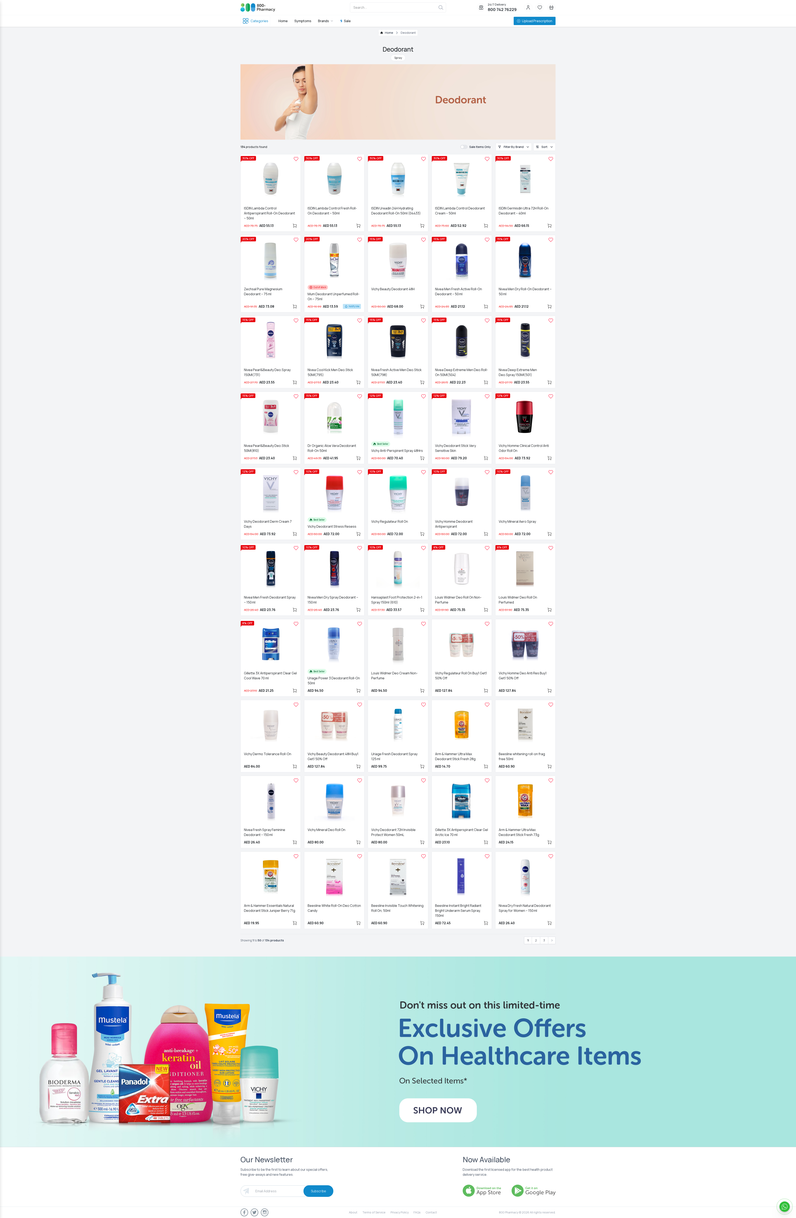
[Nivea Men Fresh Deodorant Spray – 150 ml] (296, 548)
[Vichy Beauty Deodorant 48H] (423, 240)
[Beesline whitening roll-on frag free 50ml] (551, 705)
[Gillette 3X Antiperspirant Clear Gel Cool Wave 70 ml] (296, 624)
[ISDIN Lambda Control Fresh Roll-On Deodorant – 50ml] (360, 159)
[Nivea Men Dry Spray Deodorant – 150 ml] (360, 548)
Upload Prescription (537, 21)
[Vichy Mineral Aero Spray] (551, 472)
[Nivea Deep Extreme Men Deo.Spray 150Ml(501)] (551, 320)
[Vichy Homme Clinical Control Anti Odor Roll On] (551, 396)
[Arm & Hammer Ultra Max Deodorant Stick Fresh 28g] (487, 705)
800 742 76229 (502, 9)
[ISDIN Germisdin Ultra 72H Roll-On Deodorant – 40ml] (551, 159)
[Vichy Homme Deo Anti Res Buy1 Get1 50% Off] (551, 624)
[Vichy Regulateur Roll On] (423, 472)
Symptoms (302, 21)
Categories (259, 21)
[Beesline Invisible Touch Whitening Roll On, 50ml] (423, 856)
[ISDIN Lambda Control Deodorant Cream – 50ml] (487, 159)
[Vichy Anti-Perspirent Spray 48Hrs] (423, 396)
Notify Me (354, 306)
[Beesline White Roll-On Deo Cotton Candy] (360, 856)
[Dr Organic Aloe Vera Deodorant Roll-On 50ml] (360, 396)
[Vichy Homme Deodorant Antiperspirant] (487, 472)
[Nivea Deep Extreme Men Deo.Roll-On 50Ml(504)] (487, 320)
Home (283, 21)
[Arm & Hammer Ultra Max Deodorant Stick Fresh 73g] (551, 780)
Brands (323, 21)
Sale (347, 21)
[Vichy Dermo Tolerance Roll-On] (296, 705)
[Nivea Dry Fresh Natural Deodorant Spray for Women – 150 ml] (551, 856)
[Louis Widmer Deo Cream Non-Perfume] (423, 624)
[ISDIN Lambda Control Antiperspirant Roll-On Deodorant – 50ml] (296, 159)
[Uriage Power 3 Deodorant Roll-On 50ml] (360, 624)
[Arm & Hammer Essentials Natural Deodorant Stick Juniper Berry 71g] (296, 856)
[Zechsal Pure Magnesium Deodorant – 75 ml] (296, 240)
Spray (398, 58)
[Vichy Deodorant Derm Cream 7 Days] (296, 472)
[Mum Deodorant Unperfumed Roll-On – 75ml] (360, 240)
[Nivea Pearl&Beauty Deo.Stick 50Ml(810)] (296, 396)
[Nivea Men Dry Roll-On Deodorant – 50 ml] (551, 240)
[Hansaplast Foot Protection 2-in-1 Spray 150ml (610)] (423, 548)
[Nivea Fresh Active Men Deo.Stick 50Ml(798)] (423, 320)
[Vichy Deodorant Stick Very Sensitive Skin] (487, 396)
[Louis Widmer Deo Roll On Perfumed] (551, 548)
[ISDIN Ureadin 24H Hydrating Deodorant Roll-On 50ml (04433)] (423, 159)
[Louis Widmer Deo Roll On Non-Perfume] (487, 548)
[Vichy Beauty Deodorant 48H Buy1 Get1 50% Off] (360, 705)
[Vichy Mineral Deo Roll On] (360, 780)
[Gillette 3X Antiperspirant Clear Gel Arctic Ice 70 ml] (487, 780)
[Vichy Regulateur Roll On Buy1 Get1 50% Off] (487, 624)
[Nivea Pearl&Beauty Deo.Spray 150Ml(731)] (296, 320)
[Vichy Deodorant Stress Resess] (360, 472)
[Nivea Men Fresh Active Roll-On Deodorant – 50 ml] (487, 240)
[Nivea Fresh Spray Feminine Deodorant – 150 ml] (296, 780)
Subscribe (318, 1191)
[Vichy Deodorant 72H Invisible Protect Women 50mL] (423, 780)
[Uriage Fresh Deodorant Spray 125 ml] (423, 705)
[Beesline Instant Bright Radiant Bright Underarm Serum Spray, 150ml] (487, 856)
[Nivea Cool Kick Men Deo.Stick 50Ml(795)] (360, 320)
